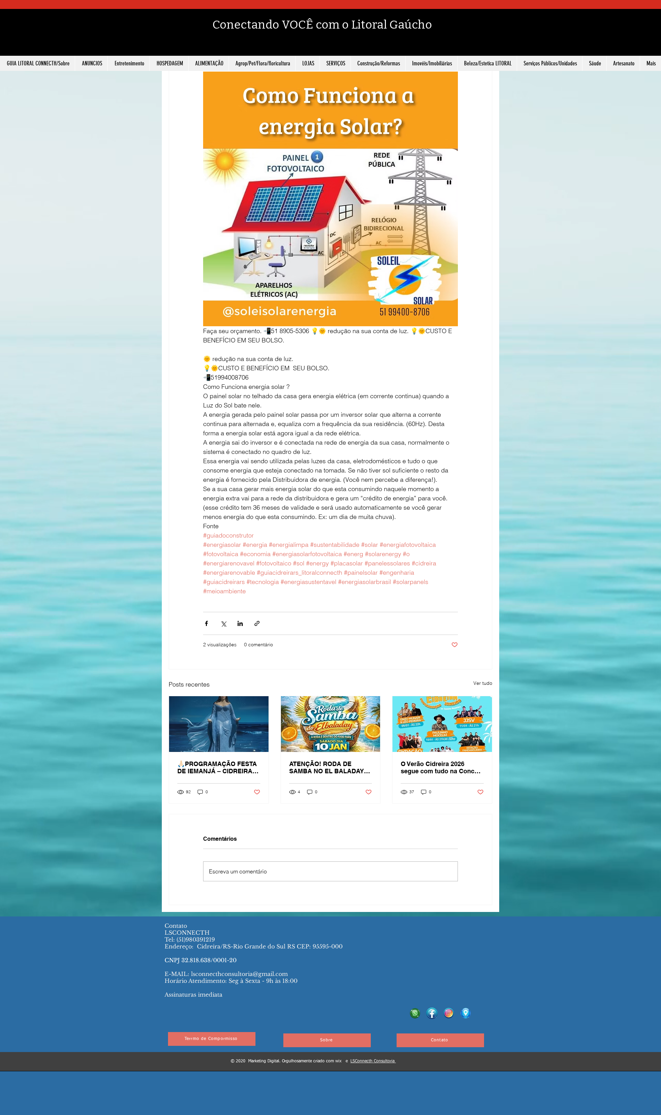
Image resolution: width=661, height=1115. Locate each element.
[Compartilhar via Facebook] (206, 623)
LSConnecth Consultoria (373, 1061)
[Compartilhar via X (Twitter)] (223, 623)
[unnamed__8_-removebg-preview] (448, 1013)
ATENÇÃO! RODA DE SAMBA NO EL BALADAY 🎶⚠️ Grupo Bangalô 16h (326, 767)
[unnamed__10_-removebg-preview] (465, 1013)
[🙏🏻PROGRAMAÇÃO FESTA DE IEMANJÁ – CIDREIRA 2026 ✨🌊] (219, 724)
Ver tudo (482, 683)
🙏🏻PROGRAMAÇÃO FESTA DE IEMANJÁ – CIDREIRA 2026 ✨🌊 (217, 767)
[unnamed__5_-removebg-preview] (432, 1013)
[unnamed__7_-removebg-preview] (415, 1013)
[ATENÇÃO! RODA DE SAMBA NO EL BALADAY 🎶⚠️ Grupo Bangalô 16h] (330, 724)
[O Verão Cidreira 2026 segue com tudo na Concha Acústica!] (442, 724)
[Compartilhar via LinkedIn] (240, 623)
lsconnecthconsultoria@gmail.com (239, 973)
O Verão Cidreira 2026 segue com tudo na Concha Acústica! (441, 767)
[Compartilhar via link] (257, 623)
